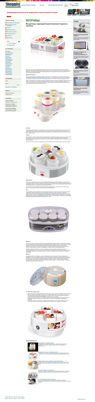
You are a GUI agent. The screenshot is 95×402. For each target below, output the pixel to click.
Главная (6, 398)
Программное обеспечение (55, 5)
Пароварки (8, 62)
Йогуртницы (8, 57)
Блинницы (7, 51)
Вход (18, 84)
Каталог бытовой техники (28, 5)
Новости (42, 5)
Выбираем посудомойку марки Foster (80, 89)
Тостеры (7, 66)
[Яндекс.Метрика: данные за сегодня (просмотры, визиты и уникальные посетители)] (81, 399)
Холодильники (10, 37)
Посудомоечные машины (12, 31)
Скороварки (8, 65)
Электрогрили (8, 74)
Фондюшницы (8, 72)
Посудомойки (8, 60)
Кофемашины (8, 59)
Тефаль (57, 195)
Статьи (19, 398)
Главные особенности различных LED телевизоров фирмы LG (80, 53)
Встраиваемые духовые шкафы (13, 22)
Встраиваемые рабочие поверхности (11, 25)
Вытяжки (8, 27)
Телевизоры (9, 35)
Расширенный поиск (11, 45)
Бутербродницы (9, 52)
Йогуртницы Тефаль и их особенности (46, 370)
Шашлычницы (8, 69)
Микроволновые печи (11, 29)
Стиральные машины (11, 33)
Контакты (11, 398)
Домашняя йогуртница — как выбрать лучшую (48, 352)
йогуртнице (48, 77)
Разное (23, 398)
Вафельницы (8, 54)
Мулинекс (42, 193)
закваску (63, 78)
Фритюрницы (8, 71)
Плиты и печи (8, 63)
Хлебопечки (8, 68)
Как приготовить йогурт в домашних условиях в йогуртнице (50, 361)
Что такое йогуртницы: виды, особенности (47, 379)
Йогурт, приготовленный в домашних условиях (35, 76)
